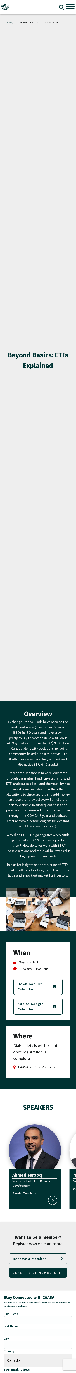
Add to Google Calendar (31, 1006)
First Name (11, 1314)
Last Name (11, 1326)
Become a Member (29, 1259)
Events (9, 22)
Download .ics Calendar (30, 986)
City (6, 1339)
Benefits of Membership (38, 1272)
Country (9, 1351)
